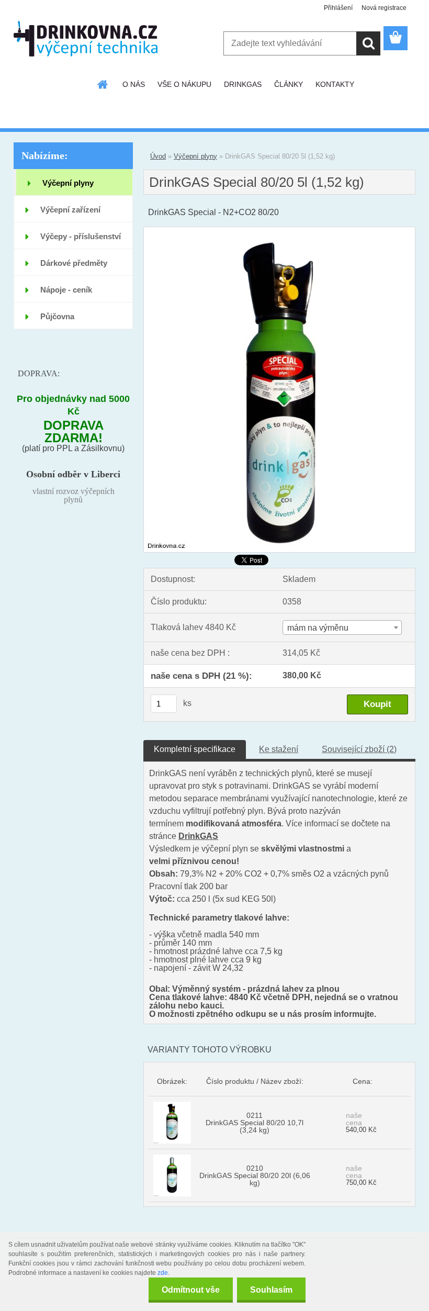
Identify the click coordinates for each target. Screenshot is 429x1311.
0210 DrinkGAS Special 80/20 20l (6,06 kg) (254, 1175)
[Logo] (85, 39)
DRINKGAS (243, 84)
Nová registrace (384, 8)
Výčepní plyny (195, 156)
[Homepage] (103, 84)
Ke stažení (278, 749)
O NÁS (133, 84)
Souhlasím (271, 1289)
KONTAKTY (334, 84)
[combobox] (342, 627)
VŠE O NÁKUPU (184, 84)
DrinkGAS (198, 836)
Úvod (158, 156)
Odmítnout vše (191, 1289)
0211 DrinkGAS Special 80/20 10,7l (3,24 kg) (254, 1122)
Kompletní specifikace (194, 749)
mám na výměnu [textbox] (317, 627)
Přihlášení (338, 8)
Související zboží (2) (359, 749)
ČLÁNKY (288, 84)
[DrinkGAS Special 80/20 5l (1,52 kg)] (279, 231)
